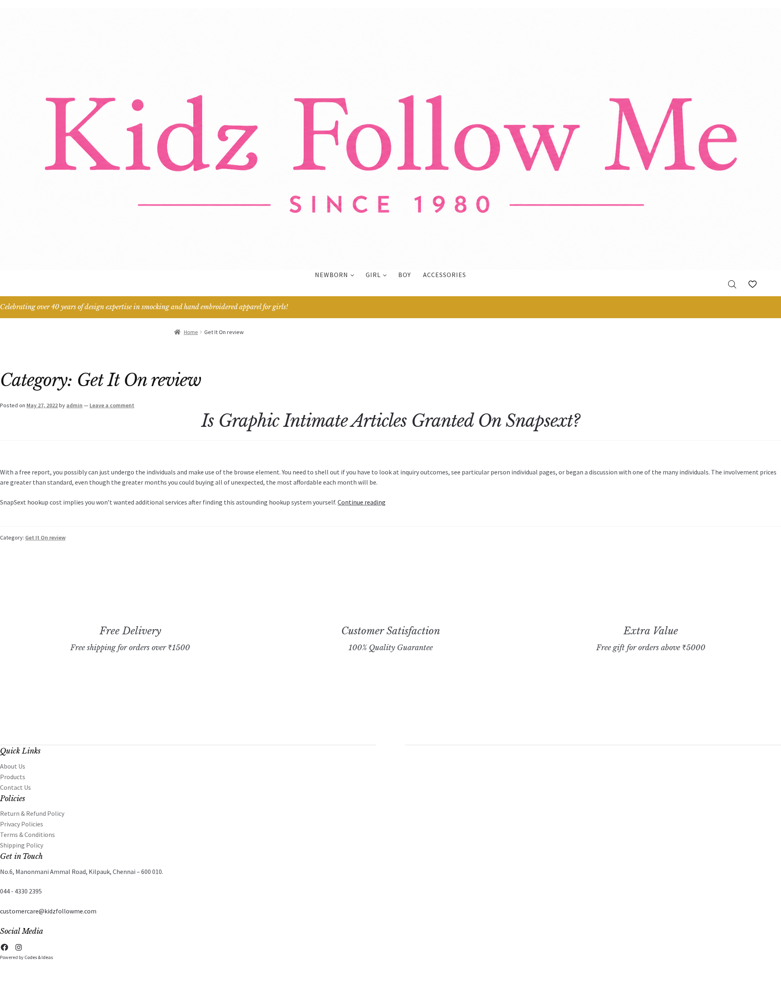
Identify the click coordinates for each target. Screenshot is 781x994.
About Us (12, 766)
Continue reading (362, 502)
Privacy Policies (21, 824)
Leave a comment (111, 405)
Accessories (444, 275)
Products (12, 777)
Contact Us (15, 787)
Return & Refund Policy (32, 813)
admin (74, 405)
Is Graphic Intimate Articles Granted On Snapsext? (390, 420)
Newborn (331, 275)
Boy (404, 275)
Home (191, 332)
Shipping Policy (21, 845)
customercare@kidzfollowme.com (48, 911)
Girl (373, 275)
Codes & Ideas (38, 957)
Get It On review (45, 537)
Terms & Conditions (27, 834)
